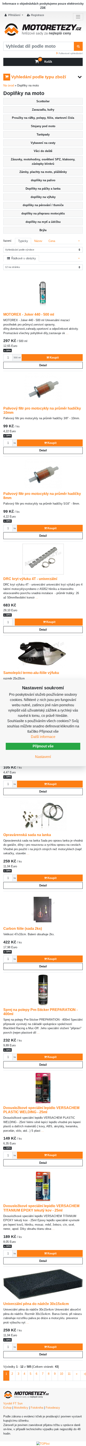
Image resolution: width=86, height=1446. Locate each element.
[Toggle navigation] (78, 16)
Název (38, 241)
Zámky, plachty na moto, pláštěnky (43, 172)
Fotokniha (37, 1407)
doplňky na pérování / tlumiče (43, 205)
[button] (14, 15)
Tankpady (43, 134)
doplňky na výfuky (43, 197)
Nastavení (43, 757)
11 (69, 1373)
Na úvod (8, 85)
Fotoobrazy (53, 1407)
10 (61, 1373)
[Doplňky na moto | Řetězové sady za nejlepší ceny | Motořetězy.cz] (43, 31)
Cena (52, 241)
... (67, 333)
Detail (43, 365)
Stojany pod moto (43, 126)
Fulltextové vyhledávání (71, 53)
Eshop (7, 1407)
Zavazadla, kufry (43, 109)
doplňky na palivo (43, 180)
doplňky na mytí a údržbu (43, 221)
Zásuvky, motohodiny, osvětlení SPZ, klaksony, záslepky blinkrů (43, 161)
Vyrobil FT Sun (12, 1403)
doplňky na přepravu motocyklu (43, 213)
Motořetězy (21, 1407)
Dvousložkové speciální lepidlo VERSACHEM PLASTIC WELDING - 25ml (41, 1110)
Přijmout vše (43, 746)
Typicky (23, 241)
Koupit (54, 357)
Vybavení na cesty (43, 143)
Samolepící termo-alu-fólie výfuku (31, 673)
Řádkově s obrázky (23, 258)
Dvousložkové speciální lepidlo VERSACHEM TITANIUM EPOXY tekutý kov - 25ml (41, 1208)
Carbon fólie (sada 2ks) (22, 928)
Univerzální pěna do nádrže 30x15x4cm (36, 1304)
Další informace (43, 737)
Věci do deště (43, 151)
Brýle (43, 230)
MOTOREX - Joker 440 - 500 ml (28, 314)
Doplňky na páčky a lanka (43, 188)
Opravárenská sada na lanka (27, 835)
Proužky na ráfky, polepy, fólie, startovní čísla (43, 117)
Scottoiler (43, 101)
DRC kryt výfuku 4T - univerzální (30, 579)
